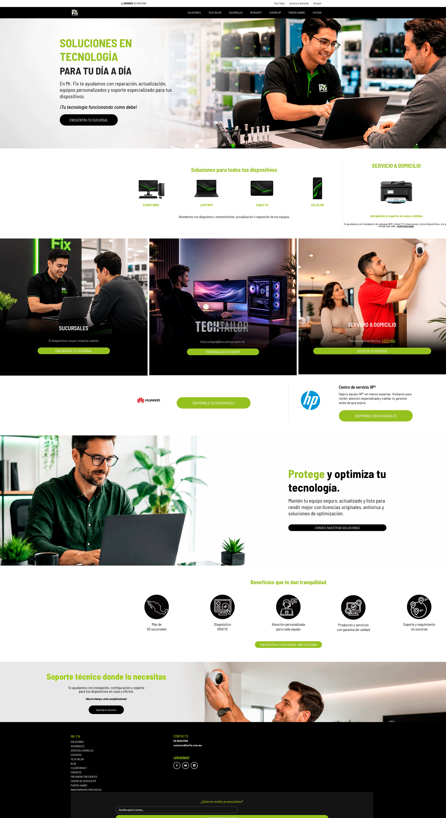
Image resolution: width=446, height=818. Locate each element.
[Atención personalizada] (288, 607)
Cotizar (317, 12)
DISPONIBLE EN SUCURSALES (213, 403)
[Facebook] (176, 765)
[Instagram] (194, 765)
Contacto (76, 772)
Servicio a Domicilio (299, 3)
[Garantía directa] (419, 607)
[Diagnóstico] (222, 607)
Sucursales (236, 12)
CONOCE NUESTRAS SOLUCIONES (337, 528)
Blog (73, 763)
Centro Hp (275, 12)
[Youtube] (185, 765)
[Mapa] (157, 607)
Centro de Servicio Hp (83, 781)
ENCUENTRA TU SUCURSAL (89, 120)
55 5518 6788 (140, 3)
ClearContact (79, 768)
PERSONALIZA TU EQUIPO (223, 352)
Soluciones (194, 12)
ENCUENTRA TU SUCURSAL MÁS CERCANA (288, 645)
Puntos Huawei (297, 12)
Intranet (317, 3)
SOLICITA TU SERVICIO (372, 351)
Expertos (76, 755)
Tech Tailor (279, 3)
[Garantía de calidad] (353, 607)
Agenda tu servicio (106, 709)
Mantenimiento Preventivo (86, 790)
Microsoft (256, 12)
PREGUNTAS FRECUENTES (84, 776)
